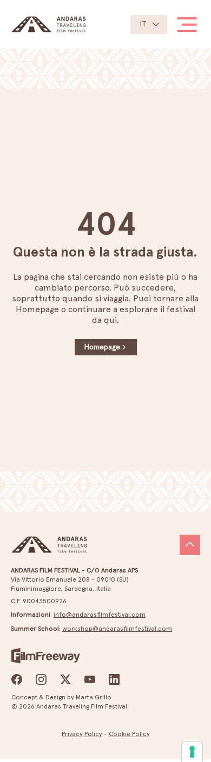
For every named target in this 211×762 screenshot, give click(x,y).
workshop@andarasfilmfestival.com (117, 628)
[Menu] (183, 24)
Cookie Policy (129, 734)
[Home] (190, 545)
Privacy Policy (82, 734)
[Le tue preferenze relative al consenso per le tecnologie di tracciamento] (192, 751)
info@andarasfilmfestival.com (100, 614)
